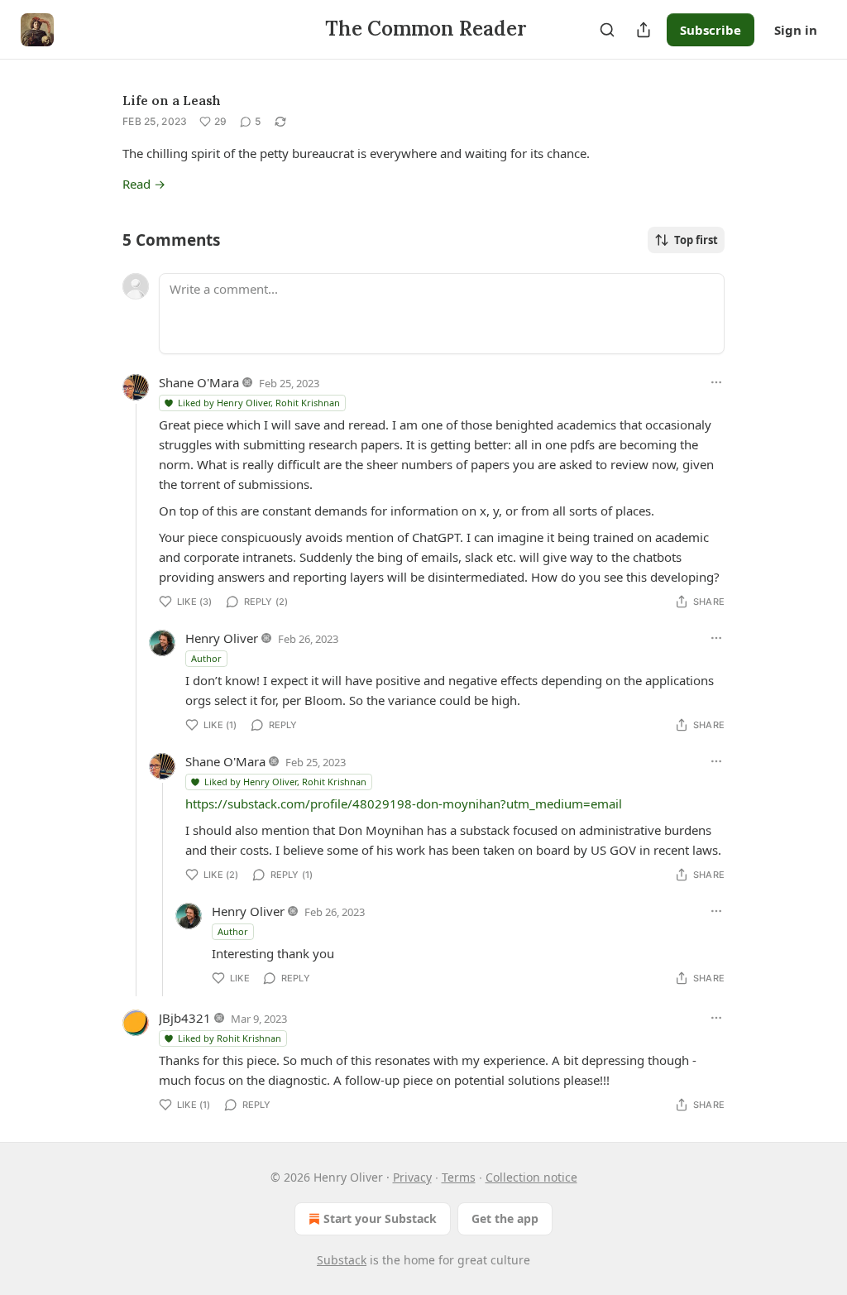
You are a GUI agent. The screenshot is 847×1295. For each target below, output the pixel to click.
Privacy (412, 1177)
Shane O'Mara (199, 382)
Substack (341, 1260)
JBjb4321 (185, 1018)
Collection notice (531, 1177)
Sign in (795, 30)
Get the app (504, 1218)
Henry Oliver (221, 638)
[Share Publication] (643, 29)
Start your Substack (380, 1218)
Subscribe (710, 30)
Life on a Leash (171, 100)
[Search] (607, 29)
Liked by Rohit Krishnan (229, 1038)
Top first (696, 240)
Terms (459, 1177)
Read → (143, 183)
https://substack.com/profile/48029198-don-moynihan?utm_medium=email (403, 803)
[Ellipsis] (716, 382)
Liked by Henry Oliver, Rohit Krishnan (259, 402)
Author (206, 658)
